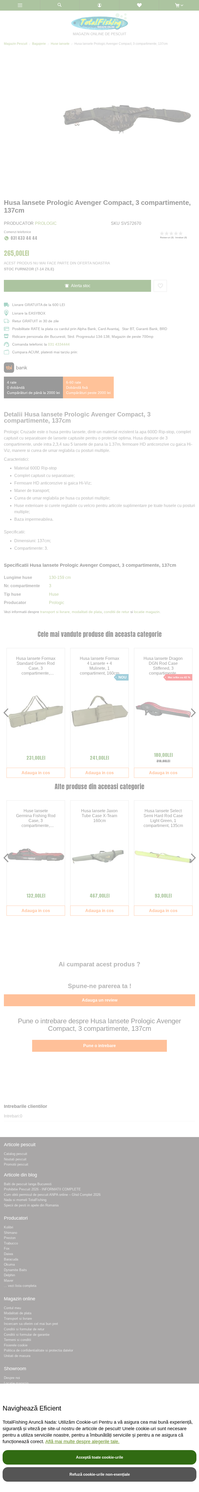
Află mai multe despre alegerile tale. (82, 1441)
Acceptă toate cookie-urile (99, 1457)
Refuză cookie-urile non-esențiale (99, 1474)
